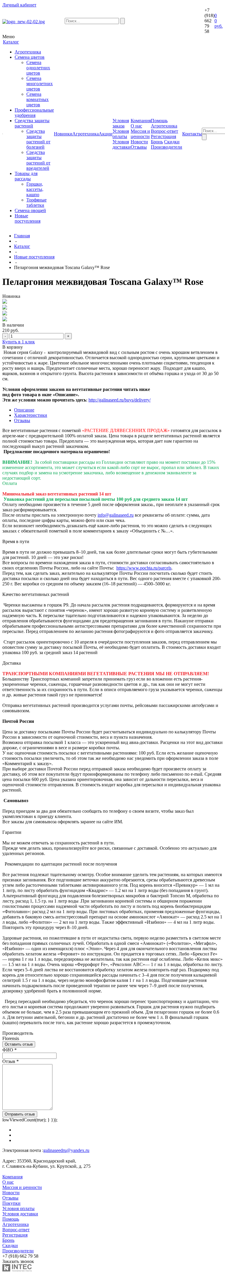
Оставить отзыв (19, 1044)
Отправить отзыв (20, 1114)
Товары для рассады (26, 176)
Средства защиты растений (32, 123)
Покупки (11, 1203)
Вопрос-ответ (164, 131)
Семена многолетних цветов (39, 83)
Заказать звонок (18, 1261)
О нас (136, 125)
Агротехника (28, 51)
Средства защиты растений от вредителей (38, 160)
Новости (139, 141)
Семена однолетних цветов (38, 67)
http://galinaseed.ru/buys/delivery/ (119, 399)
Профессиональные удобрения (34, 112)
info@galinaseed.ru (116, 515)
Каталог (22, 246)
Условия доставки (121, 144)
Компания (12, 1176)
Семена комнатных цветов (37, 99)
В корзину (12, 347)
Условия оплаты (120, 134)
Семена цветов (30, 57)
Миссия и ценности (140, 134)
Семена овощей (30, 210)
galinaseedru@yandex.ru (66, 1150)
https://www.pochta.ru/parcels (143, 567)
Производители (166, 147)
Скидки (172, 141)
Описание (24, 409)
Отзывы (139, 147)
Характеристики (30, 415)
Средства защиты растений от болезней (38, 139)
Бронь (157, 141)
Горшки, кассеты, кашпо (34, 189)
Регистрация (163, 136)
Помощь (10, 1219)
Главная (22, 235)
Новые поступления (27, 218)
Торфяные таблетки (36, 202)
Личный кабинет (19, 4)
